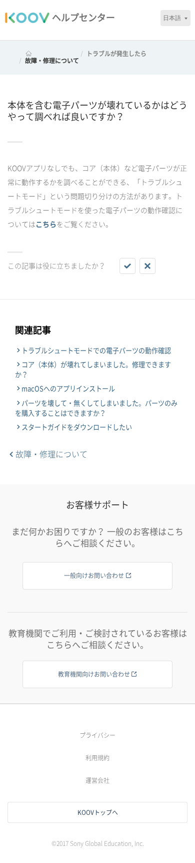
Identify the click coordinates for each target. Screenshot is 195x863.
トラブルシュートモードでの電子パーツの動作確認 (96, 350)
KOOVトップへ (98, 812)
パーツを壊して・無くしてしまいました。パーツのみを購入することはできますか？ (96, 408)
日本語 (172, 18)
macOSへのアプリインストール (68, 388)
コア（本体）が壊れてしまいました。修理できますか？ (93, 369)
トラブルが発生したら (116, 54)
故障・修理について (52, 61)
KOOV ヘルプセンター (47, 54)
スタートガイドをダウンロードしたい (77, 427)
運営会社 (98, 780)
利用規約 (98, 758)
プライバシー (98, 735)
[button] (128, 266)
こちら (46, 224)
